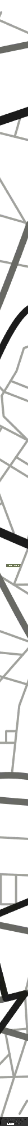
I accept (10, 1123)
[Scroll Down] (14, 575)
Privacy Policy (18, 1123)
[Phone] (22, 3)
